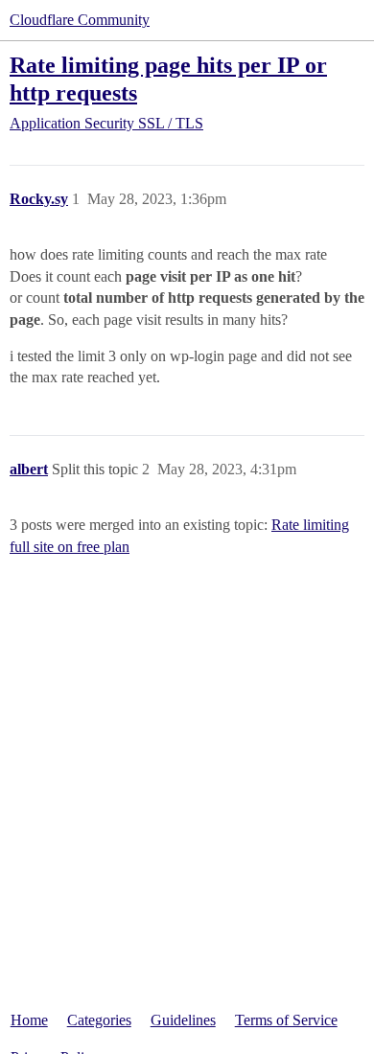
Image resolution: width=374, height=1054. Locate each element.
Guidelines (183, 1020)
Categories (99, 1020)
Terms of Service (286, 1020)
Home (29, 1020)
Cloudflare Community (80, 19)
